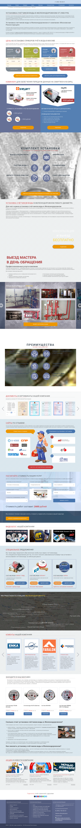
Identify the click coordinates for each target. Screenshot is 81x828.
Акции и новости (13, 805)
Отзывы (11, 806)
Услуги (17, 5)
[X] (34, 796)
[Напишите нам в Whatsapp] (69, 2)
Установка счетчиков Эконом (48, 727)
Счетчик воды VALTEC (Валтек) (31, 705)
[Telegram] (46, 796)
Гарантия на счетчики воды (16, 811)
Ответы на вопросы (14, 808)
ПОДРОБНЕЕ (23, 127)
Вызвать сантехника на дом (40, 324)
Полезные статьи (36, 816)
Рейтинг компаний (14, 818)
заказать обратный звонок (20, 751)
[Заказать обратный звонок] (67, 2)
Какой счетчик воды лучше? (39, 813)
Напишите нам (58, 815)
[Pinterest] (38, 796)
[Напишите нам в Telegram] (71, 2)
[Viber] (41, 796)
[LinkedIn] (39, 796)
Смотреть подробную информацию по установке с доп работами (40, 193)
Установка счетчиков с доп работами (41, 806)
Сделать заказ (21, 583)
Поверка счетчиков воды (38, 812)
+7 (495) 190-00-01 (60, 2)
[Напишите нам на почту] (74, 2)
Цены (32, 5)
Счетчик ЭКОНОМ (45, 705)
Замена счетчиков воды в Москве (40, 809)
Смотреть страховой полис (22, 358)
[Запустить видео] (17, 536)
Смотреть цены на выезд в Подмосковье (27, 75)
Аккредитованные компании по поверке (19, 816)
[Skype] (44, 796)
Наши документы (13, 809)
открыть (7, 826)
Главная (9, 5)
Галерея (25, 5)
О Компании (62, 5)
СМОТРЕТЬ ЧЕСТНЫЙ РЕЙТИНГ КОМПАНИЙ (40, 467)
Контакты (71, 5)
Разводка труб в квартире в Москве (41, 815)
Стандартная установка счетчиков (40, 808)
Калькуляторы (50, 5)
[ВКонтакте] (36, 796)
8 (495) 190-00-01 (25, 750)
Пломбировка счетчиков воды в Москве (42, 811)
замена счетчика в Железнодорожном (23, 32)
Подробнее (63, 246)
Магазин (40, 5)
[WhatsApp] (43, 796)
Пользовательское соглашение (17, 815)
